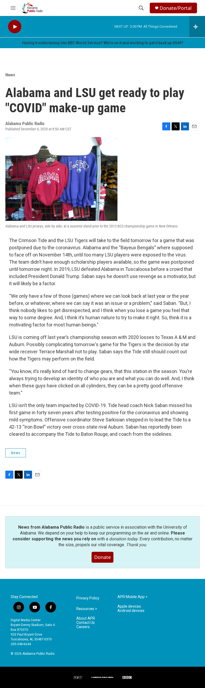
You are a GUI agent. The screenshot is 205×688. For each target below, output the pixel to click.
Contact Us (85, 623)
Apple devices (129, 606)
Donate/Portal (176, 8)
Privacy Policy (87, 598)
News (10, 74)
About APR (85, 618)
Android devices (130, 611)
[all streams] (197, 26)
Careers (83, 627)
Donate (102, 557)
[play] (14, 27)
